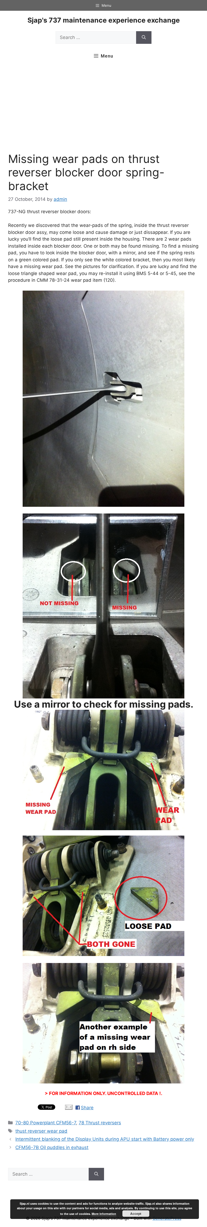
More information (104, 1214)
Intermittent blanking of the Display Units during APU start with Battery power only (104, 1139)
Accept (135, 1213)
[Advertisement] (103, 108)
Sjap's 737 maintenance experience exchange (103, 20)
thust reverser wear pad (41, 1131)
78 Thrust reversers (100, 1122)
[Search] (143, 37)
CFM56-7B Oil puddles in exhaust (51, 1147)
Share (87, 1107)
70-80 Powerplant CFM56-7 (45, 1122)
